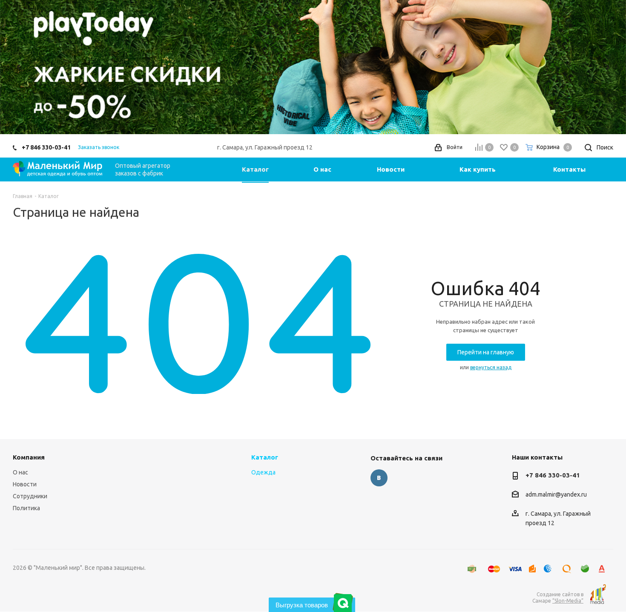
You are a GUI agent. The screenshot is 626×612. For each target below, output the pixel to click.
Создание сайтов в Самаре (557, 597)
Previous (19, 67)
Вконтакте (379, 477)
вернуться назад (490, 367)
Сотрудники (30, 496)
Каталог (264, 457)
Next (607, 67)
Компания (29, 457)
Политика (26, 508)
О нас (20, 472)
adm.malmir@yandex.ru (556, 494)
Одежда (263, 472)
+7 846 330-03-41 (46, 147)
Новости (25, 484)
